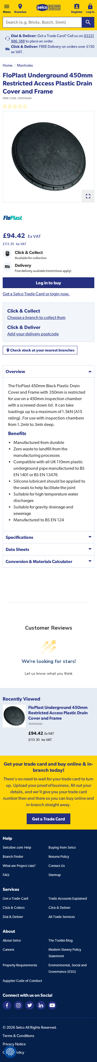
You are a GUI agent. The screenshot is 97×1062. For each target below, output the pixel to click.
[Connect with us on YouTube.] (52, 1005)
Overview (15, 371)
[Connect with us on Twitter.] (29, 1005)
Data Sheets (17, 549)
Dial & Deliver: (24, 36)
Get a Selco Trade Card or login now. (36, 293)
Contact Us (56, 866)
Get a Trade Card (15, 898)
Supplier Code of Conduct (22, 981)
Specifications (19, 537)
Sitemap (54, 875)
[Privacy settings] (10, 1052)
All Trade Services (61, 917)
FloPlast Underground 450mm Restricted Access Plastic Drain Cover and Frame (58, 712)
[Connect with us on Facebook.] (7, 1005)
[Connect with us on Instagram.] (18, 1005)
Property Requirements (20, 965)
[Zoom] (88, 196)
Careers (8, 950)
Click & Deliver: (24, 46)
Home (7, 65)
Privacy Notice (14, 1044)
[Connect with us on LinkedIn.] (41, 1005)
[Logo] (48, 7)
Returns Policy (58, 857)
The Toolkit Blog (60, 940)
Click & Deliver (59, 908)
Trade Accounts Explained (67, 898)
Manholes (25, 65)
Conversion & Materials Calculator (39, 561)
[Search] (88, 22)
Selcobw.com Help (17, 847)
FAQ (6, 875)
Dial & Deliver (13, 917)
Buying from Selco (62, 847)
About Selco (12, 940)
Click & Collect (14, 908)
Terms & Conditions (18, 1036)
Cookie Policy (13, 1052)
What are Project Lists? (19, 866)
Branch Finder (13, 857)
